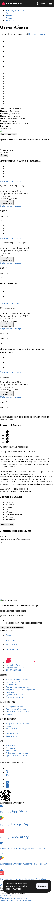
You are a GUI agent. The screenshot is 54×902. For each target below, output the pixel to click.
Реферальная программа (17, 753)
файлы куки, (22, 883)
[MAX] (7, 776)
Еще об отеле (7, 525)
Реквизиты (11, 750)
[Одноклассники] (7, 772)
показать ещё (6, 202)
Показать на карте (36, 34)
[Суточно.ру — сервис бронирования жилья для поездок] (12, 3)
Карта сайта (5, 895)
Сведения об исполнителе (12, 628)
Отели (8, 635)
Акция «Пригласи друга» (17, 687)
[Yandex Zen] (7, 786)
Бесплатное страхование (17, 711)
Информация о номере (10, 206)
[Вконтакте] (7, 779)
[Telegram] (7, 768)
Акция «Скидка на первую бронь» (22, 689)
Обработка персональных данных (16, 900)
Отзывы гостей (13, 682)
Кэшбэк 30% (11, 684)
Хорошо (42, 886)
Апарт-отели (12, 644)
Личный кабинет (14, 665)
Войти (42, 3)
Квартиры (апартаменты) (17, 723)
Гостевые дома (12, 649)
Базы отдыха (11, 736)
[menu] (50, 3)
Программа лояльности (17, 755)
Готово (4, 155)
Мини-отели (11, 640)
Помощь (9, 714)
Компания (10, 745)
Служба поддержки (15, 667)
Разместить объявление (17, 709)
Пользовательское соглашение (14, 898)
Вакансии (10, 748)
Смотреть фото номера (10, 181)
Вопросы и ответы (14, 697)
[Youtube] (7, 783)
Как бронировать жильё (17, 679)
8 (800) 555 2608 (13, 670)
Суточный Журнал (14, 694)
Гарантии (10, 692)
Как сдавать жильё (14, 706)
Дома (8, 731)
